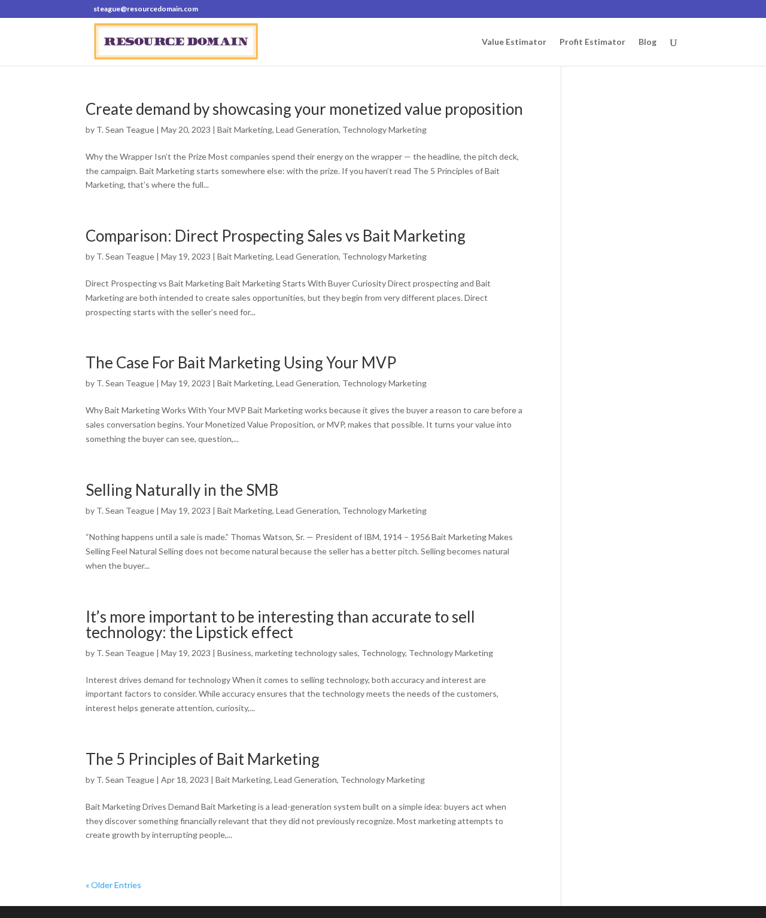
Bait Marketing (244, 129)
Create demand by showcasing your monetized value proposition (304, 108)
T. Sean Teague (125, 129)
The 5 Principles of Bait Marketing (203, 758)
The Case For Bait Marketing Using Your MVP (241, 362)
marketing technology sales (306, 653)
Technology (383, 653)
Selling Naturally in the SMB (182, 489)
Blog (647, 42)
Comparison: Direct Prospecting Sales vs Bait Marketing (276, 235)
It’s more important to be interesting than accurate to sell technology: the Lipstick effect (280, 624)
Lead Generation (307, 129)
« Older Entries (113, 885)
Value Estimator (514, 42)
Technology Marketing (384, 129)
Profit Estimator (592, 42)
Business (234, 653)
